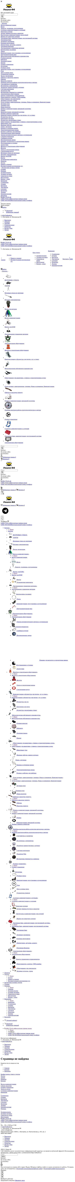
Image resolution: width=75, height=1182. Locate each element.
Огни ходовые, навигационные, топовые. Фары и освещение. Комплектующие (36, 781)
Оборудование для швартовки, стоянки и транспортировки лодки (32, 746)
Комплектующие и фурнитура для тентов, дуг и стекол (29, 697)
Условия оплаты (6, 1112)
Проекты (3, 1079)
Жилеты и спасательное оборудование (24, 675)
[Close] (2, 1172)
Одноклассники (9, 225)
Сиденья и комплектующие (9, 1091)
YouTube (7, 223)
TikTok (6, 230)
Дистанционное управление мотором (23, 589)
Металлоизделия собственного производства (26, 718)
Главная (6, 1068)
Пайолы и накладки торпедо (21, 800)
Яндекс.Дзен (8, 228)
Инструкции (5, 1117)
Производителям (6, 1107)
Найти (3, 1156)
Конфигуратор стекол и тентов (10, 1074)
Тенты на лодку (6, 1089)
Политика (4, 1104)
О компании (4, 1095)
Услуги (10, 977)
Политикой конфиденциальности (54, 1168)
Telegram (7, 222)
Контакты (7, 1071)
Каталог (10, 531)
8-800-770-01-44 (6, 197)
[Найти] (2, 16)
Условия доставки (6, 1113)
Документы (4, 1100)
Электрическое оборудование (21, 954)
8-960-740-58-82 (16, 200)
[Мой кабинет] (1, 488)
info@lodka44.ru (7, 215)
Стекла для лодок (6, 1086)
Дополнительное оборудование (21, 617)
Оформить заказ (20, 1180)
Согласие (3, 1102)
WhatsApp (7, 226)
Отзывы (3, 1097)
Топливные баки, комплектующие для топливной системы (30, 926)
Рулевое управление (18, 867)
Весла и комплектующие (19, 557)
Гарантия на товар (6, 1115)
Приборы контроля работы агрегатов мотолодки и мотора (30, 832)
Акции (3, 1077)
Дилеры (3, 1105)
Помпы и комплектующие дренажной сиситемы (27, 813)
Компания (11, 1002)
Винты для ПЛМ (17, 575)
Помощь (10, 989)
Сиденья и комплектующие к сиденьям (24, 901)
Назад (12, 529)
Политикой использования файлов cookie (29, 1168)
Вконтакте (7, 220)
